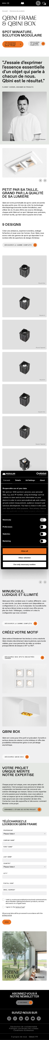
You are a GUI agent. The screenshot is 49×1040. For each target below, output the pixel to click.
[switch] (43, 527)
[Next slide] (45, 180)
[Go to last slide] (40, 180)
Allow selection (24, 558)
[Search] (38, 3)
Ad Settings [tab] (30, 480)
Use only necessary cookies (24, 564)
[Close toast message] (30, 1012)
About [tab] (42, 480)
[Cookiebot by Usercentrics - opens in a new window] (36, 473)
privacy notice (7, 915)
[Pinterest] (38, 1018)
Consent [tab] (6, 480)
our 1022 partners (16, 492)
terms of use (19, 907)
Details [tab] (18, 480)
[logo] (22, 3)
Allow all (24, 551)
